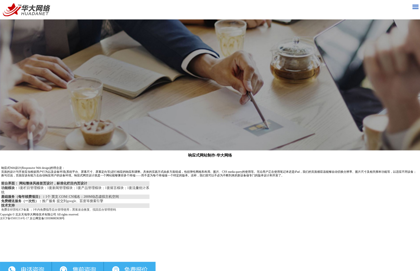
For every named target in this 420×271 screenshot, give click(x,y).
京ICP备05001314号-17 (14, 218)
